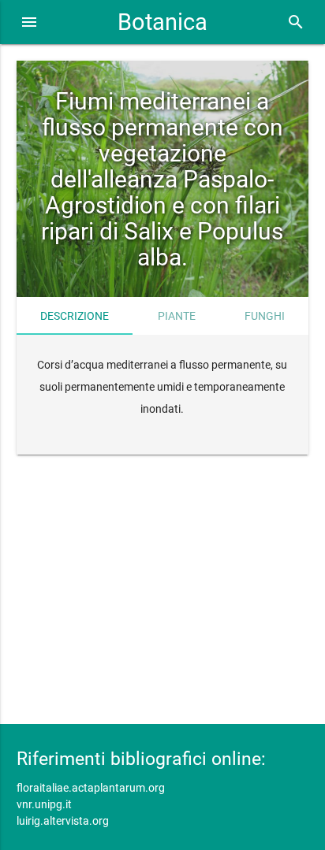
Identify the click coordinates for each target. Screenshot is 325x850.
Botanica (162, 22)
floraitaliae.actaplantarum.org (91, 787)
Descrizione (74, 316)
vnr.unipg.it (44, 804)
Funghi (265, 316)
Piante (177, 316)
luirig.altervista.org (63, 821)
